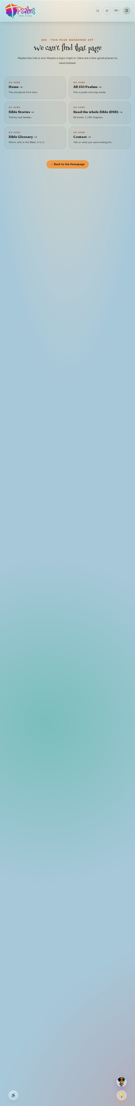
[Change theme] (107, 11)
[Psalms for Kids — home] (20, 10)
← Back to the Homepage (68, 164)
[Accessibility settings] (13, 1095)
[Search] (98, 11)
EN (116, 10)
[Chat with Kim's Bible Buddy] (122, 1082)
